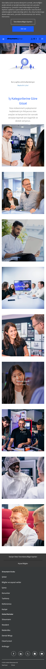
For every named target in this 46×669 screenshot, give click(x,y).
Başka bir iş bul (23, 85)
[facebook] (13, 653)
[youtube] (41, 653)
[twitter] (27, 653)
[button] (32, 39)
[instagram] (34, 653)
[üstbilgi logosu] (15, 38)
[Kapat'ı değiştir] (3, 39)
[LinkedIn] (20, 653)
